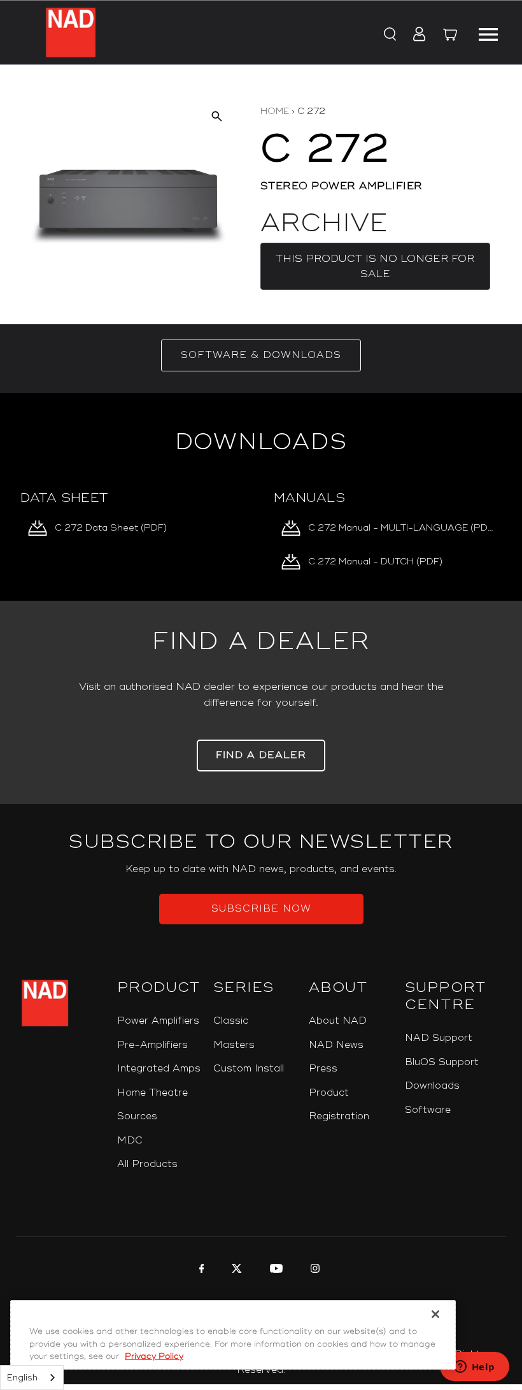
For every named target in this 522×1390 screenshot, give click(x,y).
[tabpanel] (261, 497)
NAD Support (438, 1038)
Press (323, 1069)
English (22, 1378)
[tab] (261, 355)
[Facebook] (200, 1270)
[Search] (389, 35)
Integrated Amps (159, 1069)
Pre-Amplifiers (152, 1045)
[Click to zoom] (216, 116)
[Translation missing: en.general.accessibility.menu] (487, 32)
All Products (147, 1164)
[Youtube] (275, 1270)
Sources (137, 1116)
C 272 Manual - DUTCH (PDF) (375, 561)
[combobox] (32, 1377)
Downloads (432, 1086)
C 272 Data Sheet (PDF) (111, 527)
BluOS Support (442, 1062)
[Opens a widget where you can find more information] (474, 1368)
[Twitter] (235, 1270)
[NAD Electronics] (70, 32)
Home (274, 111)
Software (428, 1110)
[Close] (435, 1314)
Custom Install (248, 1069)
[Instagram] (313, 1270)
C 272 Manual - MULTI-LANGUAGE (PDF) (401, 527)
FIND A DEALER (261, 755)
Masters (234, 1045)
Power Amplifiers (158, 1021)
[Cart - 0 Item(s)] (450, 36)
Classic (230, 1021)
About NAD (338, 1021)
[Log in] (415, 35)
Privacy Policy (154, 1356)
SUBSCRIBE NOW (261, 909)
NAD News (336, 1045)
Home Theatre (152, 1093)
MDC (130, 1141)
